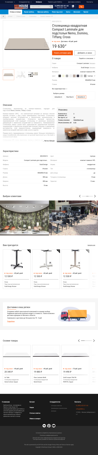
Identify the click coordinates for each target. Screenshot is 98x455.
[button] (46, 44)
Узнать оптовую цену (62, 53)
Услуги (32, 407)
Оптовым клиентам (56, 405)
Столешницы (32, 16)
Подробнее (11, 321)
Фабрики (39, 2)
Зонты (68, 12)
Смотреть (92, 63)
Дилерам (53, 411)
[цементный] (59, 75)
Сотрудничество (24, 2)
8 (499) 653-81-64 (62, 6)
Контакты (90, 2)
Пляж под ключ (57, 12)
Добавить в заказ (85, 53)
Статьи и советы (35, 413)
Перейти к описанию (86, 58)
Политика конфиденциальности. (49, 435)
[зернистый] (85, 75)
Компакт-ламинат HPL (46, 16)
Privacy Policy (55, 444)
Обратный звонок (81, 6)
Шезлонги (77, 12)
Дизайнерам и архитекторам (59, 408)
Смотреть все (91, 245)
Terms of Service (66, 444)
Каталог (10, 16)
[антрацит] (77, 75)
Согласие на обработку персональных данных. (49, 433)
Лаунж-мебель (29, 12)
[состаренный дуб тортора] (63, 75)
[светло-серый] (81, 75)
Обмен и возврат (35, 419)
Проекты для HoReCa (55, 2)
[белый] (70, 75)
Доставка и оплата (74, 2)
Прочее (85, 12)
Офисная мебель (43, 12)
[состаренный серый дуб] (67, 75)
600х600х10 (58, 97)
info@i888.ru (80, 409)
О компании (9, 2)
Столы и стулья (15, 12)
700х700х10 (70, 97)
